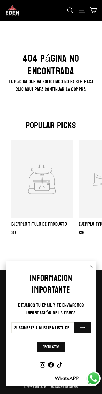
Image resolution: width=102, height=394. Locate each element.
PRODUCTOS (50, 346)
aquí (29, 89)
